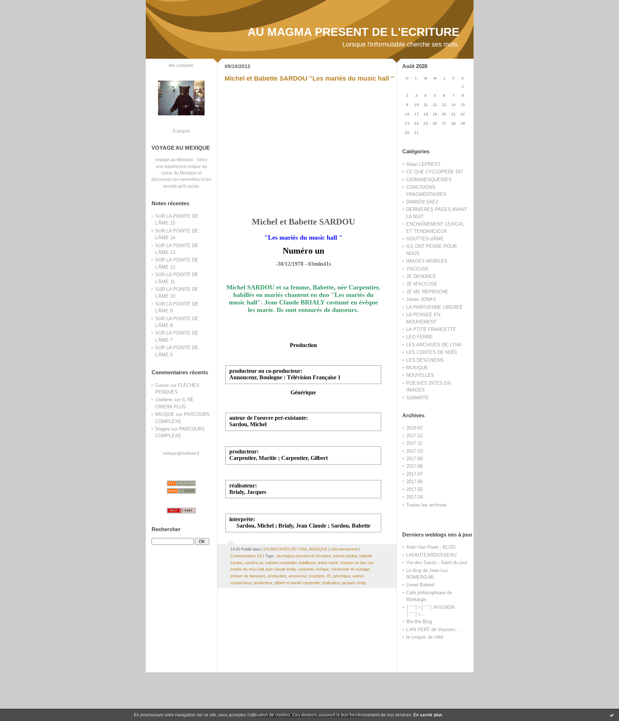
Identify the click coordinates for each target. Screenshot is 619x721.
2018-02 (414, 428)
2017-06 (414, 481)
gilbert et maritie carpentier (297, 583)
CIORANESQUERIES (429, 179)
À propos (181, 131)
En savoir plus (427, 714)
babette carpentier (281, 563)
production (277, 576)
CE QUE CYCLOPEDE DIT (434, 171)
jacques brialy (354, 583)
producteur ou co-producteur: (265, 371)
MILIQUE (164, 414)
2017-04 (414, 497)
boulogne (317, 576)
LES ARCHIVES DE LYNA (433, 344)
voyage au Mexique (174, 159)
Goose (162, 385)
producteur (263, 583)
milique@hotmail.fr (181, 453)
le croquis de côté (424, 637)
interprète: (242, 519)
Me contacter (181, 65)
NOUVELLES (420, 375)
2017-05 (414, 489)
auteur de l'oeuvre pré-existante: (268, 418)
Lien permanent (344, 549)
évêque (322, 569)
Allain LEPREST (423, 164)
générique (341, 576)
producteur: (244, 451)
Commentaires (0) (246, 556)
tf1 (329, 576)
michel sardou (345, 556)
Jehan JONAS (421, 299)
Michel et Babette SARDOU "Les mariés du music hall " (309, 78)
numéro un (254, 563)
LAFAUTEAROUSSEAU (431, 555)
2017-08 (414, 466)
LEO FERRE (419, 337)
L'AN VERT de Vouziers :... (434, 629)
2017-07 (414, 474)
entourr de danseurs (248, 576)
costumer (306, 569)
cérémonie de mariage (350, 569)
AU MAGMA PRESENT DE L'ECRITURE (353, 31)
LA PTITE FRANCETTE (431, 329)
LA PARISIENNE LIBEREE (434, 307)
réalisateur (331, 583)
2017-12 (414, 435)
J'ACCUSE (417, 268)
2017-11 (414, 443)
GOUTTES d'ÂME (425, 238)
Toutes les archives (426, 505)
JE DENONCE (421, 276)
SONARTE (417, 397)
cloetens (164, 399)
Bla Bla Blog (419, 621)
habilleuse (307, 563)
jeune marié (328, 563)
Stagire (162, 429)
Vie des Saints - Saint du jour (436, 562)
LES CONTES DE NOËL (432, 352)
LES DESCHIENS (425, 360)
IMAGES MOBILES (426, 261)
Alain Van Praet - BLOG (431, 547)
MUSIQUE (417, 367)
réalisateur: (243, 485)
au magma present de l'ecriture (304, 556)
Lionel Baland (420, 584)
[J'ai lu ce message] (612, 715)
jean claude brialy (281, 569)
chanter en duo (353, 563)
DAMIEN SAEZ (422, 202)
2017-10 (414, 451)
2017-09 (414, 458)
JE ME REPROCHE (427, 291)
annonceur (297, 576)
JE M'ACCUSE (421, 284)
